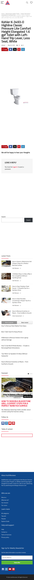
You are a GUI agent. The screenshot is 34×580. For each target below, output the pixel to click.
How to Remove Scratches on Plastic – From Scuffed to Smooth (22, 312)
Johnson (3, 45)
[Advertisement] (17, 70)
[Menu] (2, 2)
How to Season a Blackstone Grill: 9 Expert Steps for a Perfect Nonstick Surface (22, 263)
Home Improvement (17, 316)
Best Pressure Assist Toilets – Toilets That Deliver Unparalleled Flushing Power (15, 14)
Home (3, 14)
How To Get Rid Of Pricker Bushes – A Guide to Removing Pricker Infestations (15, 347)
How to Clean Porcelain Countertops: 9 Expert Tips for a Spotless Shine (21, 301)
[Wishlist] (31, 2)
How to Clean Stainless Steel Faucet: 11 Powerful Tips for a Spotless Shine (20, 288)
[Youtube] (9, 423)
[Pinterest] (13, 423)
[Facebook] (2, 423)
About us (3, 497)
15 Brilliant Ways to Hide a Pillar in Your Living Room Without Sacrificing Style (22, 276)
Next (31, 387)
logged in (15, 167)
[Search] (27, 2)
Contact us (4, 532)
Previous (3, 387)
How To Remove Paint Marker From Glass (13, 326)
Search (3, 217)
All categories (5, 513)
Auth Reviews (15, 268)
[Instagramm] (6, 423)
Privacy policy (5, 537)
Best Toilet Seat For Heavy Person (11, 332)
